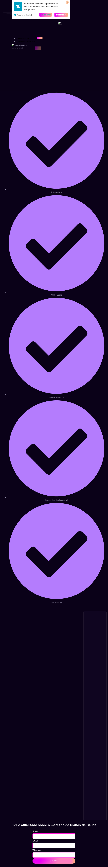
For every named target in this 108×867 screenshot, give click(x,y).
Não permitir (45, 15)
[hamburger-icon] (39, 38)
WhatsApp (37, 850)
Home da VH (23, 38)
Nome (35, 831)
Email (35, 841)
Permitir (61, 15)
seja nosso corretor (26, 41)
